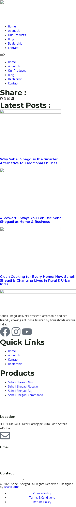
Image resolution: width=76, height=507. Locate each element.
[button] (38, 55)
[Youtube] (27, 332)
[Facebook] (5, 332)
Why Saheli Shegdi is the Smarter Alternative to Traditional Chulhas (29, 161)
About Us (14, 31)
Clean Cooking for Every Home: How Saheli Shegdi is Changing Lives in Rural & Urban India (37, 280)
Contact (13, 48)
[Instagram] (16, 332)
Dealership (15, 44)
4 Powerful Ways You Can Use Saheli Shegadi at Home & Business (31, 220)
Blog (11, 39)
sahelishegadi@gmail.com (17, 454)
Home (12, 26)
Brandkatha (11, 487)
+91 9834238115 (11, 481)
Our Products (17, 35)
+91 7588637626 (36, 481)
